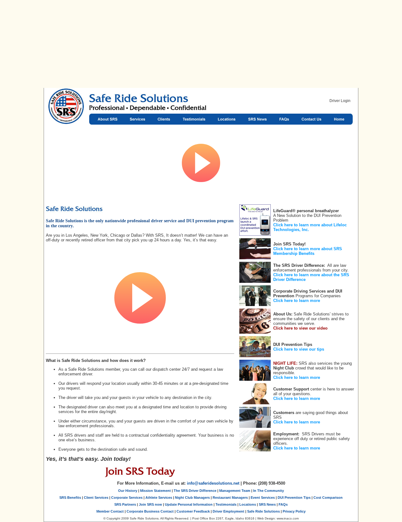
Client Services (96, 497)
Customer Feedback (193, 511)
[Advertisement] (201, 44)
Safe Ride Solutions (66, 119)
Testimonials (193, 119)
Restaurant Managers (230, 497)
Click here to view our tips (298, 349)
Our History (127, 490)
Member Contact (110, 511)
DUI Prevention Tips (294, 497)
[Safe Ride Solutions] (173, 101)
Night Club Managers (192, 497)
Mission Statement (155, 490)
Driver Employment (228, 511)
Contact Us (311, 119)
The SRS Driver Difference (195, 490)
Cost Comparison (328, 497)
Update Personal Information (189, 504)
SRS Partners (125, 504)
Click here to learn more (296, 300)
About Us (106, 119)
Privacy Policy (294, 511)
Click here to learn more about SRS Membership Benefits (307, 251)
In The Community (268, 490)
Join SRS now (150, 504)
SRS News (257, 119)
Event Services (263, 497)
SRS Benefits (70, 497)
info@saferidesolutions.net (213, 483)
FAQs (284, 119)
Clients (163, 119)
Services (137, 119)
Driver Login (339, 101)
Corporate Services (127, 497)
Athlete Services (158, 497)
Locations (226, 119)
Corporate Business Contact (150, 511)
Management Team (234, 490)
